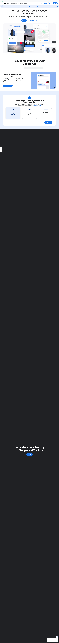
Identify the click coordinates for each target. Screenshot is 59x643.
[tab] (20, 68)
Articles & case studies (20, 3)
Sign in (50, 3)
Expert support (26, 3)
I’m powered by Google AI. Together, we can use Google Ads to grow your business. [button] (52, 640)
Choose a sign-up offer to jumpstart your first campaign (29, 102)
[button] (54, 52)
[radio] (13, 113)
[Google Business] (2, 1)
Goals (8, 3)
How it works (12, 3)
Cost (15, 3)
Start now (55, 3)
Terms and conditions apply (37, 105)
